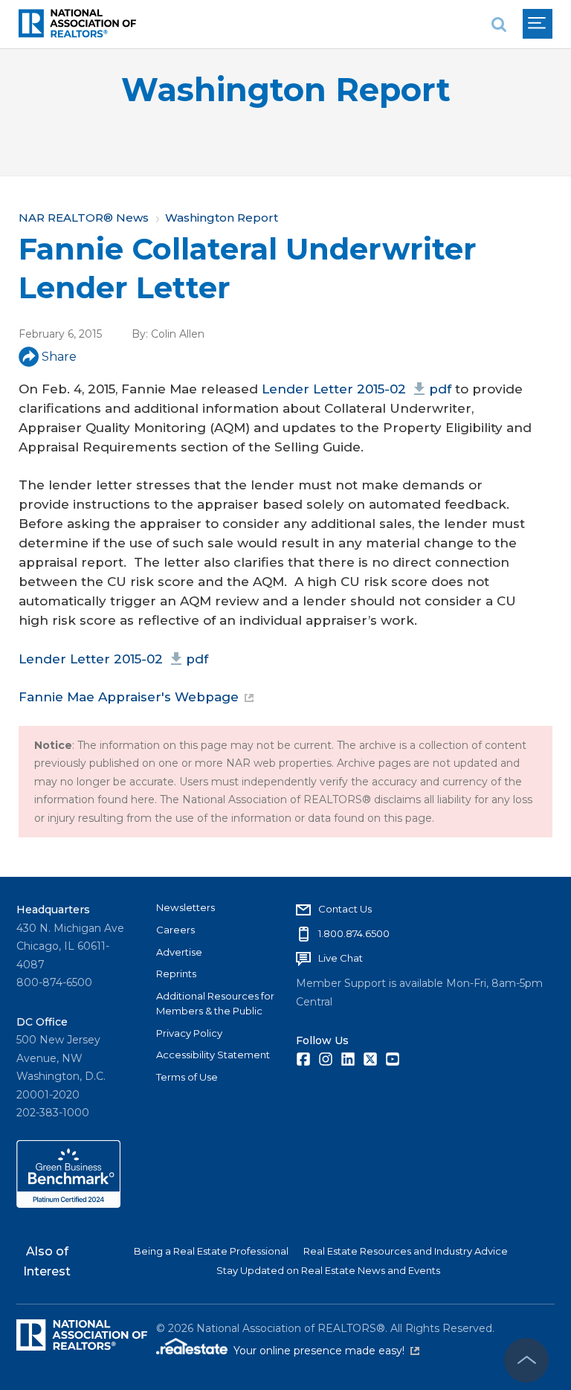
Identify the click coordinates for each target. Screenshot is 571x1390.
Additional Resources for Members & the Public (215, 1003)
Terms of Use (187, 1077)
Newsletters (185, 907)
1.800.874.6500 (354, 933)
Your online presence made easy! (326, 1350)
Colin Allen (177, 334)
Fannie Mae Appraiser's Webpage (129, 696)
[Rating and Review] (68, 1204)
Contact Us (345, 909)
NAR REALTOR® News (84, 217)
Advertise (179, 952)
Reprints (176, 973)
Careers (175, 930)
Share (59, 357)
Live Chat (340, 958)
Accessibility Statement (213, 1055)
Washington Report (286, 89)
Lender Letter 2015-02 (356, 389)
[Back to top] (526, 1360)
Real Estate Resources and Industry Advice (405, 1251)
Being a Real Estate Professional (211, 1251)
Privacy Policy (189, 1033)
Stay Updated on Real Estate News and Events (328, 1270)
